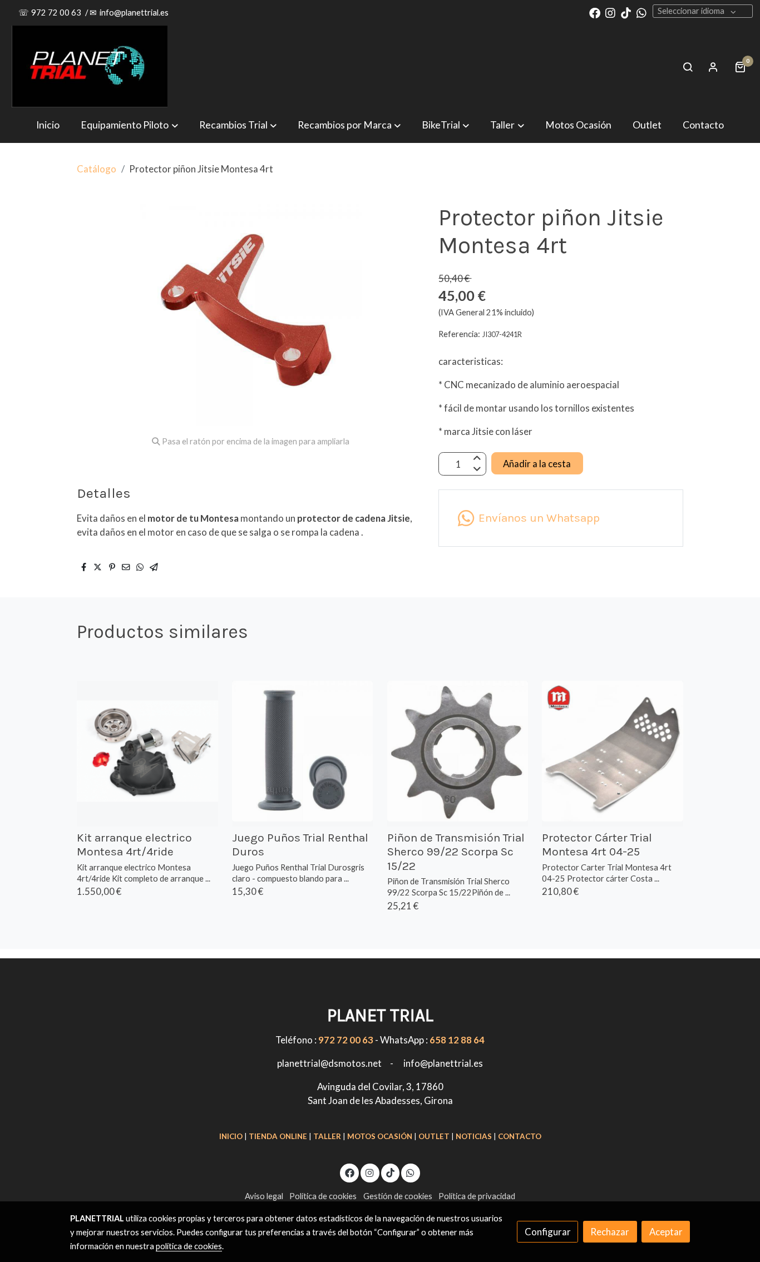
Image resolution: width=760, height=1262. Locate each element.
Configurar (548, 1232)
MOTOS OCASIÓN (379, 1136)
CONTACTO (519, 1136)
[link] (89, 67)
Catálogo (96, 169)
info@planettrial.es (134, 12)
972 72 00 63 (57, 12)
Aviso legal (264, 1196)
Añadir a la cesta (537, 463)
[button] (349, 124)
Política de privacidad (476, 1196)
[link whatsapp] (641, 12)
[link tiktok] (626, 12)
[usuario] (713, 66)
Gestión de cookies (397, 1196)
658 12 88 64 (457, 1040)
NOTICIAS (474, 1136)
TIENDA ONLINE (278, 1136)
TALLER (327, 1136)
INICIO (231, 1136)
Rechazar (609, 1232)
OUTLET (434, 1136)
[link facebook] (594, 12)
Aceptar (666, 1232)
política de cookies (189, 1246)
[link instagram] (610, 12)
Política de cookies (323, 1196)
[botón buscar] (687, 66)
